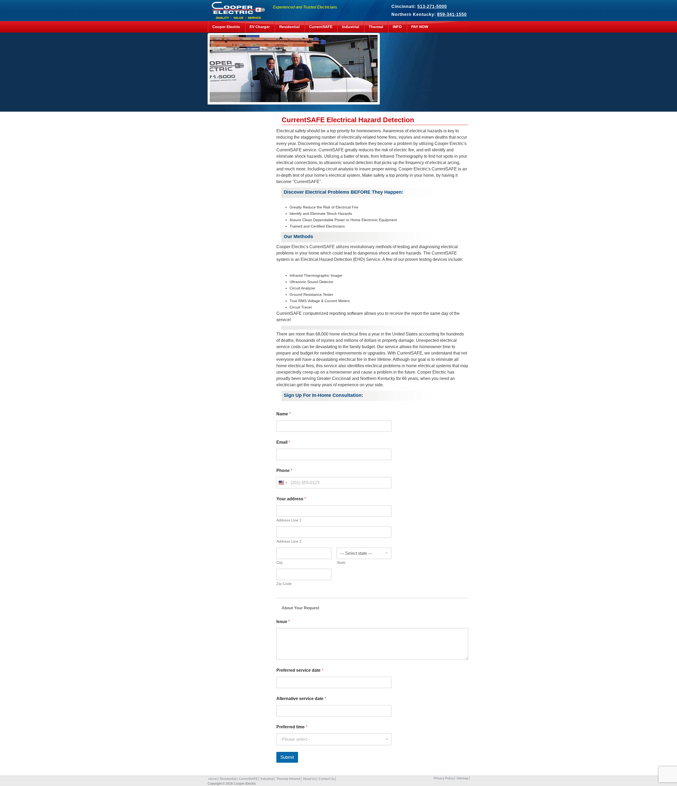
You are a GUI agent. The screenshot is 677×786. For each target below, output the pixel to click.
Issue (283, 621)
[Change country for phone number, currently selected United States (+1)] (282, 482)
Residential (289, 27)
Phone (284, 470)
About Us (309, 779)
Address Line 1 (288, 520)
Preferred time (291, 727)
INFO (397, 27)
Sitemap (462, 778)
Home (212, 779)
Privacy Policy (444, 778)
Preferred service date (299, 670)
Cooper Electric (226, 27)
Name (283, 414)
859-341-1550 (452, 14)
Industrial (350, 27)
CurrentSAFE (320, 27)
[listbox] (333, 739)
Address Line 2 (288, 541)
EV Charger (260, 27)
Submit (287, 757)
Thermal (376, 27)
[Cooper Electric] (237, 16)
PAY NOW (419, 27)
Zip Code (284, 583)
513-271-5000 (432, 6)
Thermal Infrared (288, 779)
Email (283, 442)
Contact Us (327, 779)
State (341, 562)
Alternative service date (301, 698)
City (279, 562)
